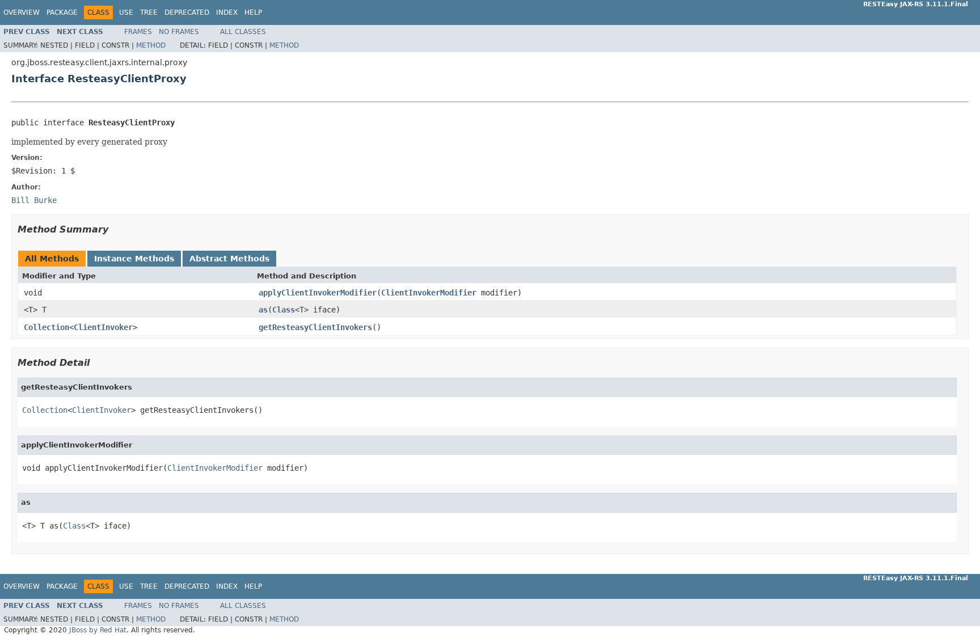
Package (62, 12)
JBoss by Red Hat (97, 630)
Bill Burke (34, 200)
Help (253, 12)
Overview (21, 12)
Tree (149, 12)
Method (151, 45)
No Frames (179, 32)
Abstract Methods (229, 258)
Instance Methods (134, 258)
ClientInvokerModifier (428, 292)
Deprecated (186, 12)
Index (227, 12)
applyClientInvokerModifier (318, 292)
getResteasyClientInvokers (315, 327)
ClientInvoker (103, 327)
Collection (46, 327)
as (263, 309)
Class (283, 309)
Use (126, 12)
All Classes (243, 32)
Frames (138, 32)
